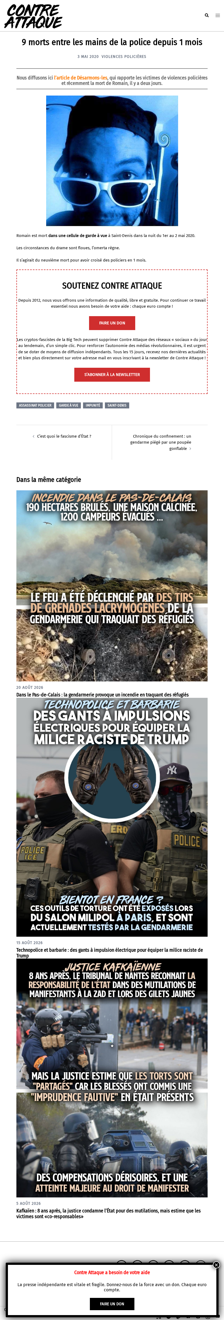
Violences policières (124, 56)
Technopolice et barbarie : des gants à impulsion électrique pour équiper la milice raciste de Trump (109, 953)
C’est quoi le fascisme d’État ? (64, 436)
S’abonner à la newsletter (112, 374)
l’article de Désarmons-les (80, 78)
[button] (206, 15)
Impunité (93, 405)
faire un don (112, 323)
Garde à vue (68, 405)
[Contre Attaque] (33, 15)
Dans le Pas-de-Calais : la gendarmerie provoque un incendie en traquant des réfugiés (102, 695)
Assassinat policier (35, 405)
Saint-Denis (117, 405)
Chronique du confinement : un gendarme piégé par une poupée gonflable (160, 442)
